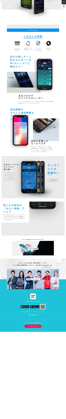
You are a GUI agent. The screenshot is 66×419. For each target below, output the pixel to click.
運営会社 (42, 361)
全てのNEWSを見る (33, 79)
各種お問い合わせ (29, 361)
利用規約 (23, 361)
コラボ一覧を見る (53, 229)
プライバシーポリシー (36, 361)
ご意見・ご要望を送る (33, 375)
